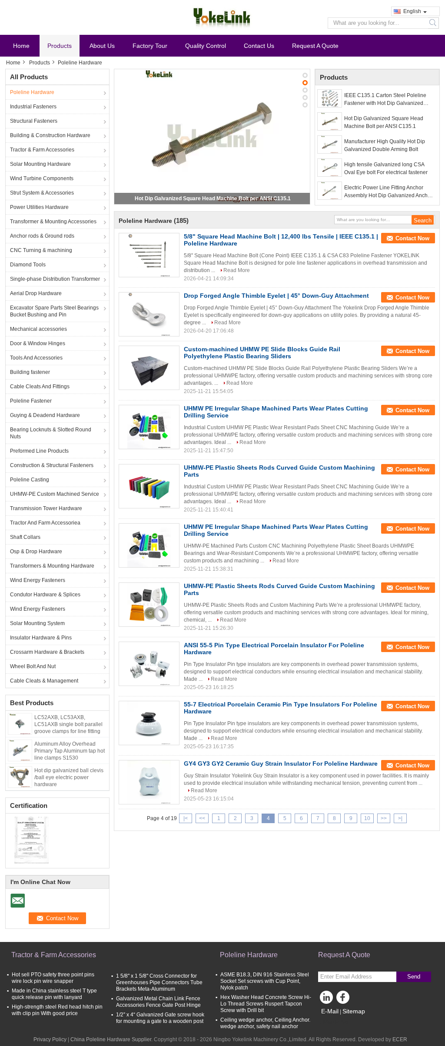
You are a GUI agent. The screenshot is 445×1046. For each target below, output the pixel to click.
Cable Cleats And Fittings (40, 386)
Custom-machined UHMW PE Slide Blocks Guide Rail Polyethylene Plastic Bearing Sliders (262, 353)
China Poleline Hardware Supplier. (112, 1039)
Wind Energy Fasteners (37, 580)
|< (185, 818)
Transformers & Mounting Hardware (52, 566)
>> (384, 818)
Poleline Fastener (31, 401)
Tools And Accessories (36, 358)
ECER (399, 1039)
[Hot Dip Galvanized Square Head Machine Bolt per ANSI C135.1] (212, 136)
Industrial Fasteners (33, 107)
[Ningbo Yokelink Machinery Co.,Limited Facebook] (344, 999)
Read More (236, 270)
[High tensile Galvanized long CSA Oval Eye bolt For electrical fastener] (329, 167)
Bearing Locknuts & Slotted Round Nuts (50, 433)
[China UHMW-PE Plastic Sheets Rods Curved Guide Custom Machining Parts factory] (149, 486)
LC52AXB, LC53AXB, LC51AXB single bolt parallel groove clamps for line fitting (68, 724)
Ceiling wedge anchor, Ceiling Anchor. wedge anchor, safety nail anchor (265, 1023)
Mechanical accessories (38, 329)
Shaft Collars (25, 537)
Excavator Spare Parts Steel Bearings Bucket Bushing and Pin (54, 311)
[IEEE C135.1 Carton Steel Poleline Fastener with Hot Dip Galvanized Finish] (329, 98)
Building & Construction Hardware (50, 135)
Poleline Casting (29, 480)
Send (413, 976)
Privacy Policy (49, 1039)
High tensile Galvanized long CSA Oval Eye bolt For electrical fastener (386, 168)
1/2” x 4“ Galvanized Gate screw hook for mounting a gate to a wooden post (160, 1018)
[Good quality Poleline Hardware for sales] (31, 840)
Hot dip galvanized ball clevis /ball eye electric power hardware (68, 777)
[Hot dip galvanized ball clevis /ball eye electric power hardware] (20, 777)
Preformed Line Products (39, 451)
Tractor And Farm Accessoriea (45, 523)
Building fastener (30, 372)
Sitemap (353, 1011)
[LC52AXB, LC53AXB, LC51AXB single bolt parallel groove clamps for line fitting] (20, 723)
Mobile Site (336, 1022)
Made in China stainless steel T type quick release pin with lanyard (54, 994)
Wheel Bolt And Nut (33, 666)
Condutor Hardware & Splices (45, 595)
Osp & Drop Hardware (36, 551)
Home (21, 45)
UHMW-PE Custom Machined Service (54, 494)
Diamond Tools (28, 265)
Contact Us (259, 45)
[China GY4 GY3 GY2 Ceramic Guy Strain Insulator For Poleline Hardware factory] (149, 782)
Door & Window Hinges (37, 343)
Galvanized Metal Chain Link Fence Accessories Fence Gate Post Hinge (158, 1002)
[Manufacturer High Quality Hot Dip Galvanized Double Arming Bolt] (329, 144)
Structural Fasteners (33, 121)
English (412, 11)
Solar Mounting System (37, 623)
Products (59, 45)
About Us (102, 45)
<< (202, 818)
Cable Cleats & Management (44, 681)
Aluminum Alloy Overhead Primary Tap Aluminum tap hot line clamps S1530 (69, 751)
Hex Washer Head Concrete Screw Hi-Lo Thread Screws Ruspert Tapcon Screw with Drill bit (265, 1003)
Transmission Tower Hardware (46, 508)
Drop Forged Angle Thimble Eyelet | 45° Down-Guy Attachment (276, 295)
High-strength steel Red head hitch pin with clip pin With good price (57, 1010)
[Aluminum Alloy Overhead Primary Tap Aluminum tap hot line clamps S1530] (20, 750)
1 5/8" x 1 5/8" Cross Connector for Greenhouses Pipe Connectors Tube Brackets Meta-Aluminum (159, 982)
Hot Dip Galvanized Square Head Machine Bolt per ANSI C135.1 (213, 198)
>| (400, 818)
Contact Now (412, 238)
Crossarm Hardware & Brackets (47, 652)
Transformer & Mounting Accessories (53, 222)
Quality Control (205, 45)
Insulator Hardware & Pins (41, 638)
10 (367, 818)
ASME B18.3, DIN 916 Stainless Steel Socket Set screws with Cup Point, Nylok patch (264, 981)
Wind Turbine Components (41, 178)
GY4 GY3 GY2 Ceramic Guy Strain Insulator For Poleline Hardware (281, 763)
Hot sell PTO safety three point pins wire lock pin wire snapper (53, 978)
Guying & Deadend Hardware (45, 415)
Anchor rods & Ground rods (42, 236)
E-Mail (330, 1011)
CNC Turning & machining (41, 250)
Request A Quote (315, 45)
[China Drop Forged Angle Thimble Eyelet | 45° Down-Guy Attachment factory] (149, 314)
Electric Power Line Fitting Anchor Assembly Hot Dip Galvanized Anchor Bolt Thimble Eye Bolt (388, 192)
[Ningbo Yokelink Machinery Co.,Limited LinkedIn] (326, 999)
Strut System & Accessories (42, 193)
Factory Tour (150, 45)
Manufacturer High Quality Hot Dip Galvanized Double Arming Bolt (384, 145)
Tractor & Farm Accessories (42, 150)
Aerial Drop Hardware (36, 293)
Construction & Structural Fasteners (51, 465)
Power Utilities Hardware (39, 207)
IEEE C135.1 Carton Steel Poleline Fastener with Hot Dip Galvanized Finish (385, 99)
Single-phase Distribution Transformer (55, 279)
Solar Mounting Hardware (40, 164)
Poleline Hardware (32, 92)
